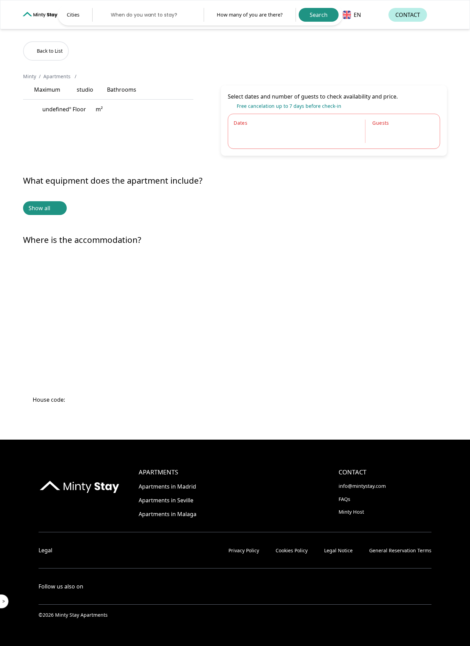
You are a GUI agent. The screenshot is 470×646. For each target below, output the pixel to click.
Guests (380, 123)
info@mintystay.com (362, 486)
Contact (407, 15)
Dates (240, 123)
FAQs (344, 499)
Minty (29, 76)
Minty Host (351, 512)
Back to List (50, 51)
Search (319, 15)
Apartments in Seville (166, 500)
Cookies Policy (292, 550)
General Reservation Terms (400, 550)
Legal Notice (338, 550)
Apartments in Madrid (167, 486)
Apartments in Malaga (167, 514)
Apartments (57, 76)
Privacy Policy (243, 550)
